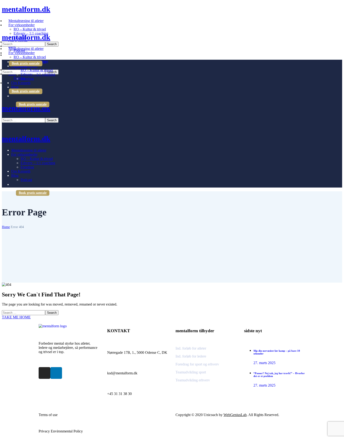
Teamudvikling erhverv (193, 380)
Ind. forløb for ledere (191, 356)
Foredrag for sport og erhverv (197, 364)
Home (6, 227)
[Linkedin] (56, 373)
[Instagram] (44, 373)
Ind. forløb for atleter (191, 348)
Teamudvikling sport (191, 372)
